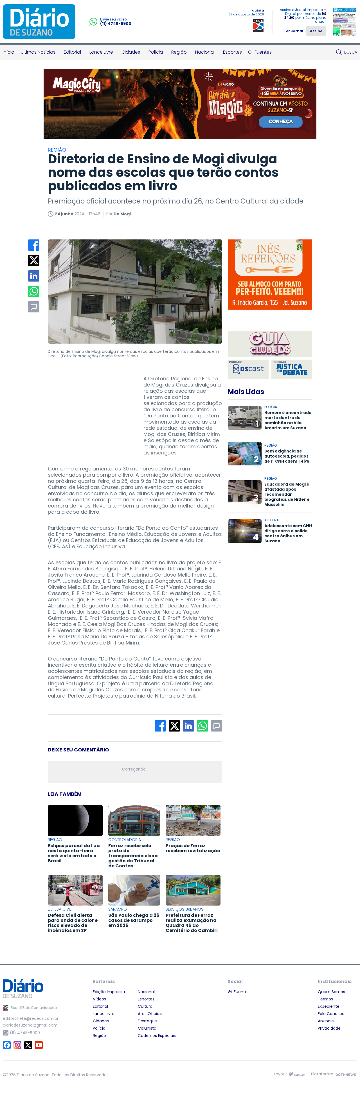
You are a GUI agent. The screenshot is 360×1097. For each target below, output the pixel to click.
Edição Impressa (109, 992)
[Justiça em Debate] (291, 369)
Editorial (72, 52)
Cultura (145, 1006)
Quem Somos (331, 992)
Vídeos (99, 999)
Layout (280, 1074)
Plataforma (322, 1074)
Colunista (147, 1028)
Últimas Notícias (38, 52)
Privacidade (329, 1028)
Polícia (155, 52)
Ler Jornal (293, 31)
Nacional (205, 52)
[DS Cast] (248, 369)
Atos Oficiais (150, 1013)
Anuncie (326, 1021)
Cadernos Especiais (157, 1035)
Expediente (328, 1006)
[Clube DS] (270, 344)
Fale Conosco (331, 1013)
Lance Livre (101, 52)
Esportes (232, 52)
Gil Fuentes (260, 52)
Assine (316, 31)
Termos (325, 999)
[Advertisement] (90, 411)
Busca (350, 52)
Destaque (147, 1021)
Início (8, 52)
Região (179, 52)
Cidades (131, 52)
